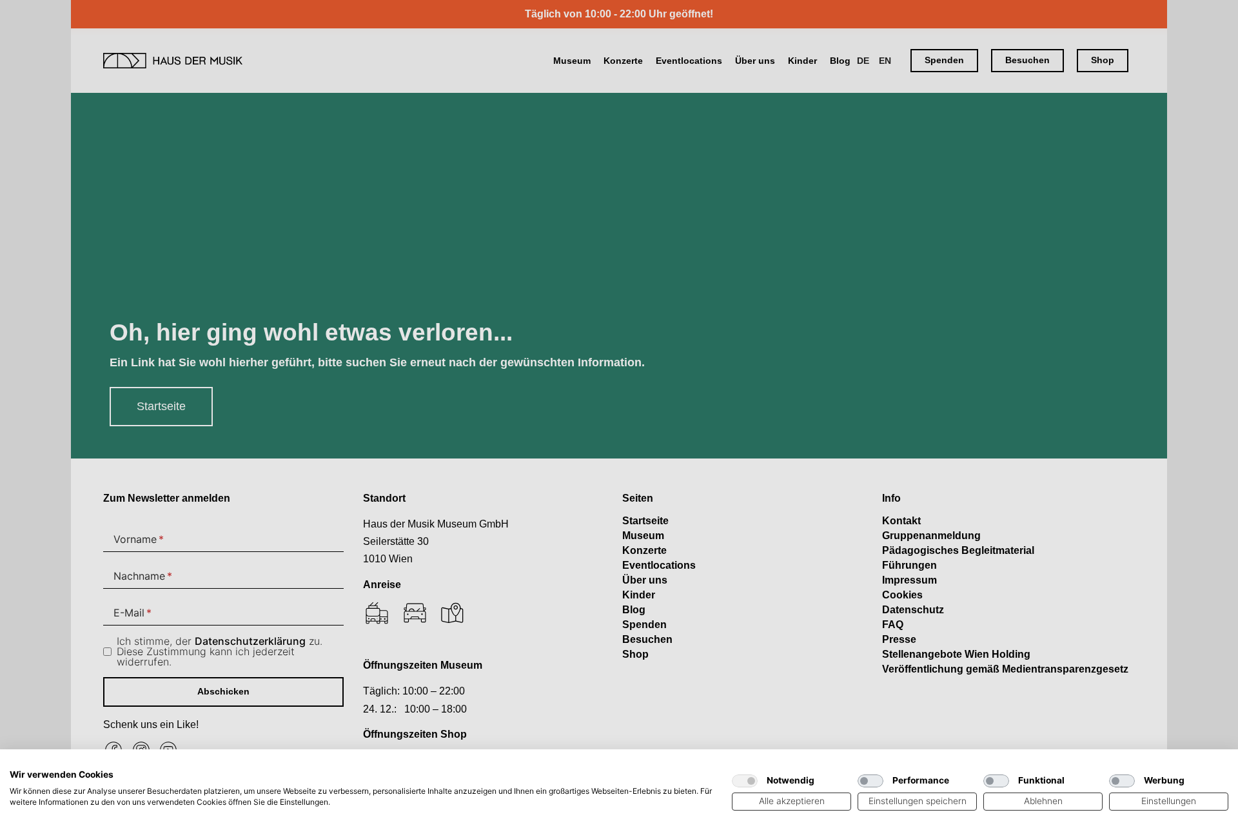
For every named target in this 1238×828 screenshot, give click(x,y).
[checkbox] (745, 780)
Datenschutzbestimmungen (662, 765)
